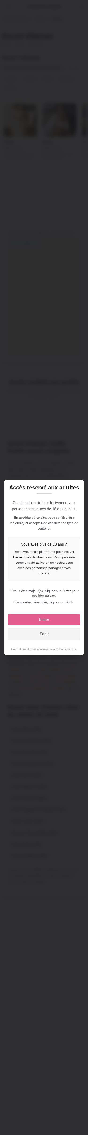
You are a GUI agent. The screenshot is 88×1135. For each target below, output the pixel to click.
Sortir (44, 634)
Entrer (44, 619)
